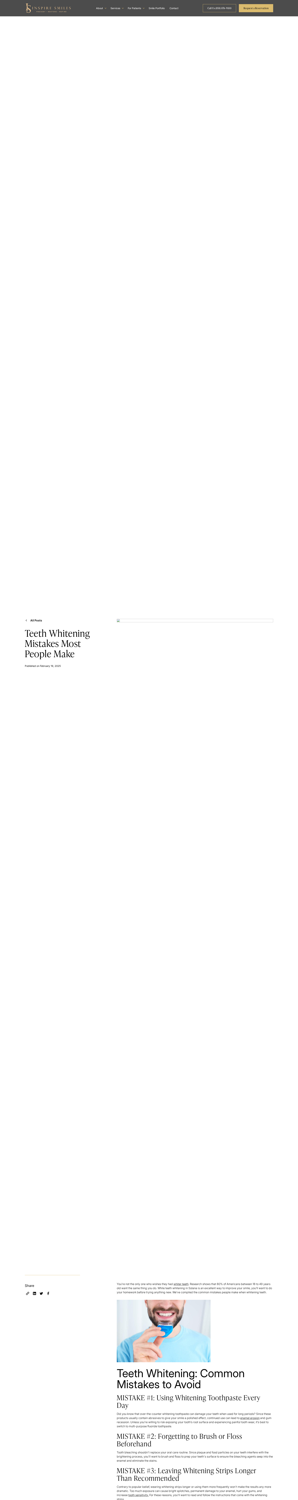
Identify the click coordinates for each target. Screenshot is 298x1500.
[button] (101, 8)
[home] (48, 8)
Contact (174, 8)
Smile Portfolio (157, 8)
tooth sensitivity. (138, 1495)
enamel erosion (250, 1418)
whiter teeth (180, 1284)
